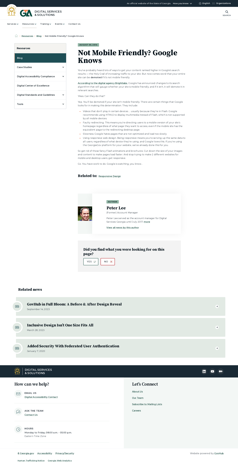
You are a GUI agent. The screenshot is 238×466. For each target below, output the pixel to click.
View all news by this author (122, 227)
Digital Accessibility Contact (41, 397)
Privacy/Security (64, 453)
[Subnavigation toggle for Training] (52, 24)
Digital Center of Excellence (33, 85)
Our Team (138, 398)
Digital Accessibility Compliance (36, 76)
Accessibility (44, 453)
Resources (27, 36)
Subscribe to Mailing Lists (147, 404)
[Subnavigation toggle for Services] (19, 24)
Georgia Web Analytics (60, 460)
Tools (20, 104)
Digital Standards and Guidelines (36, 95)
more (147, 222)
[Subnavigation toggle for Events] (65, 24)
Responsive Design (109, 176)
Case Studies (24, 67)
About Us (137, 391)
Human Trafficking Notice (31, 460)
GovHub (219, 453)
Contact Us (31, 415)
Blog (39, 36)
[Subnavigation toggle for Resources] (37, 24)
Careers (136, 410)
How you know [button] (181, 3)
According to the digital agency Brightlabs (102, 83)
